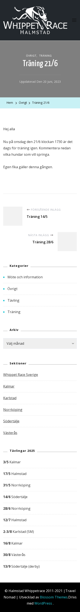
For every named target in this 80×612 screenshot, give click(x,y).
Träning (45, 55)
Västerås (10, 432)
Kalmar (9, 386)
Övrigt (31, 55)
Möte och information (25, 277)
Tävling (13, 300)
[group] (40, 514)
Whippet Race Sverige (20, 374)
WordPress (43, 603)
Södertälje (11, 421)
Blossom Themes (54, 597)
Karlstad (9, 398)
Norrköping (12, 409)
